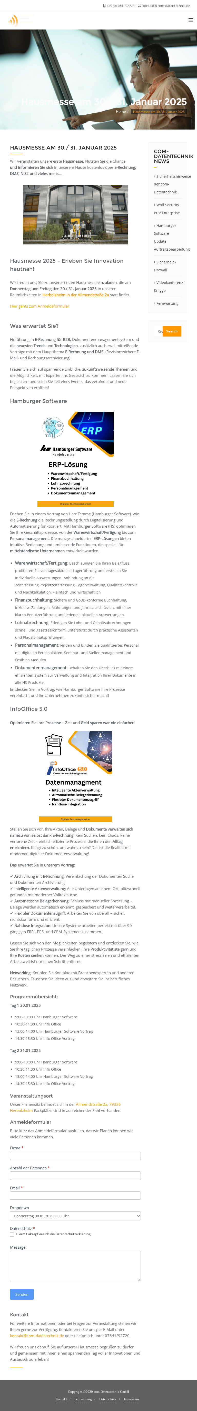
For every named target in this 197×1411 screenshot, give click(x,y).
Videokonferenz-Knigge (168, 286)
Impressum (131, 1399)
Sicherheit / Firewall (165, 266)
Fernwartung (167, 303)
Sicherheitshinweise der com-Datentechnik (168, 184)
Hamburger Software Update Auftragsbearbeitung (168, 237)
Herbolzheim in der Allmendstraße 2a (76, 294)
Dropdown (19, 1207)
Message (17, 1247)
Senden (21, 1294)
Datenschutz (107, 1399)
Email (16, 1187)
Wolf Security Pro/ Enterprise (167, 208)
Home (121, 111)
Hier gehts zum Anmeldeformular (39, 306)
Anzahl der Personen (30, 1167)
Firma (16, 1147)
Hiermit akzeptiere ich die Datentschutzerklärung (53, 1234)
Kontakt (61, 1399)
